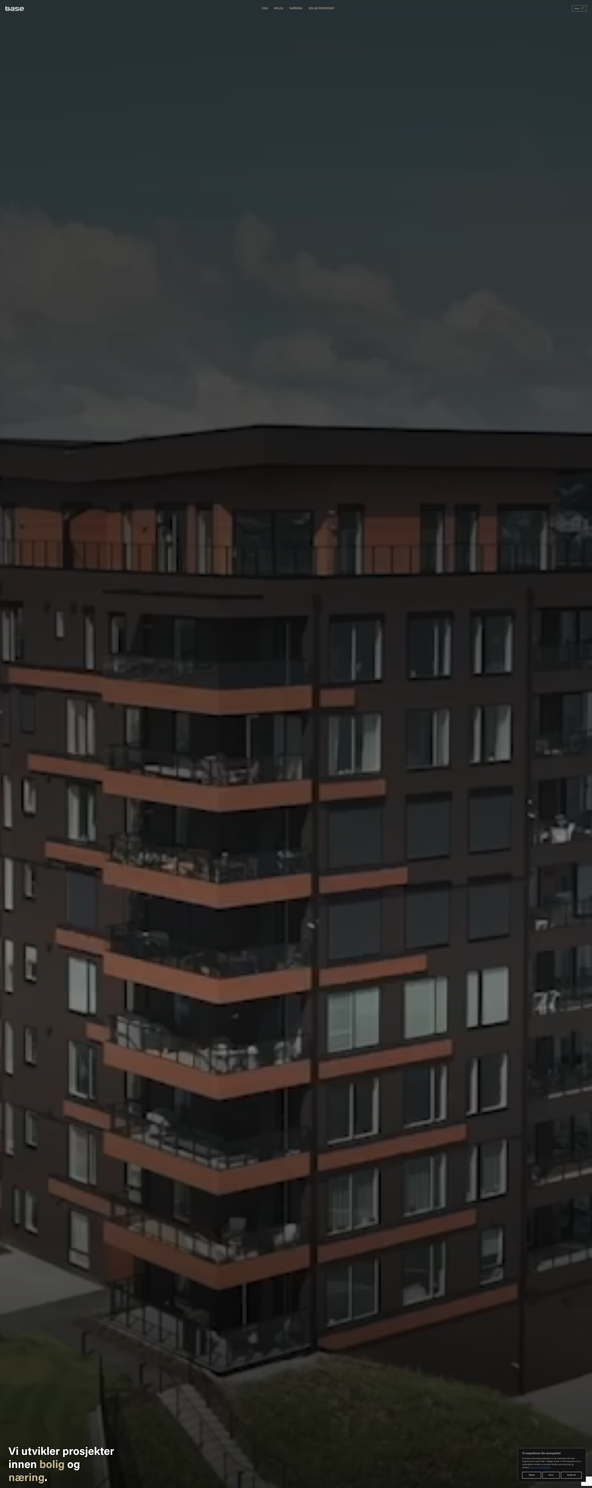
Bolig (278, 8)
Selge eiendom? (321, 8)
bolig (52, 1465)
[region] (552, 1465)
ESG (265, 8)
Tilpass (531, 1475)
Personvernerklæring (540, 1468)
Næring (296, 8)
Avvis (551, 1475)
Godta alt (571, 1475)
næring (26, 1478)
